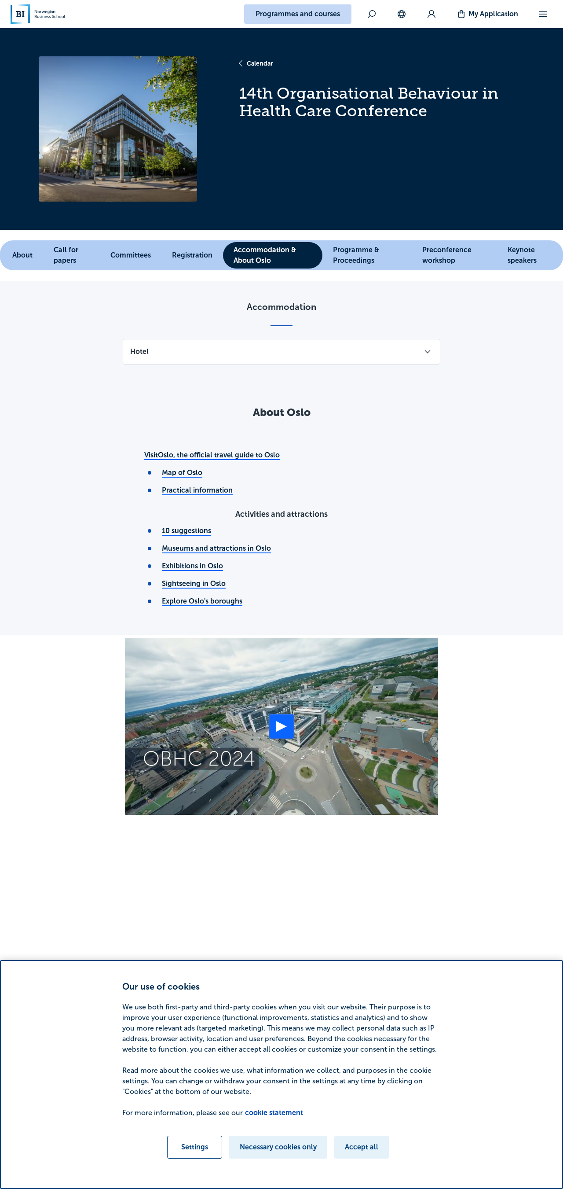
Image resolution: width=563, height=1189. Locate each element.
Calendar (260, 63)
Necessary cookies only (278, 1147)
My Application (493, 14)
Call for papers (66, 255)
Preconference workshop (447, 255)
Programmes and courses (298, 14)
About (22, 255)
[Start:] (281, 726)
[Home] (38, 14)
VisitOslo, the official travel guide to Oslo (212, 455)
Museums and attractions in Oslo (216, 548)
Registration (192, 255)
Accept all (361, 1147)
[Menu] (542, 14)
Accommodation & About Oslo (265, 255)
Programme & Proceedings (356, 255)
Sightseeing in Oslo (194, 583)
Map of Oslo (182, 472)
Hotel (139, 351)
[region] (281, 1074)
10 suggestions (186, 530)
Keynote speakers (522, 255)
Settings (194, 1147)
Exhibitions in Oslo (192, 566)
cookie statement (274, 1112)
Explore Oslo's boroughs (202, 601)
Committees (130, 255)
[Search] (371, 14)
